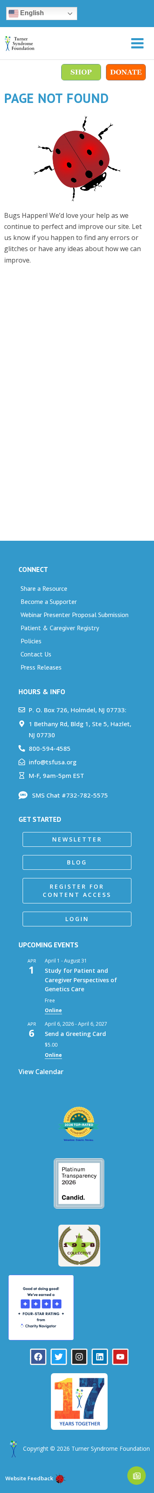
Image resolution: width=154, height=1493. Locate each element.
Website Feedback (28, 1478)
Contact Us (36, 654)
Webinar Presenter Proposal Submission (75, 614)
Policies (31, 641)
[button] (77, 839)
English (31, 12)
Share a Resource (44, 588)
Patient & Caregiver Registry (60, 628)
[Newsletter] (136, 1475)
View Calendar (41, 1071)
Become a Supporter (49, 601)
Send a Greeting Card (75, 1034)
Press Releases (41, 667)
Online (53, 1010)
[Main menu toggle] (137, 43)
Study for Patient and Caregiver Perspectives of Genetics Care (81, 980)
